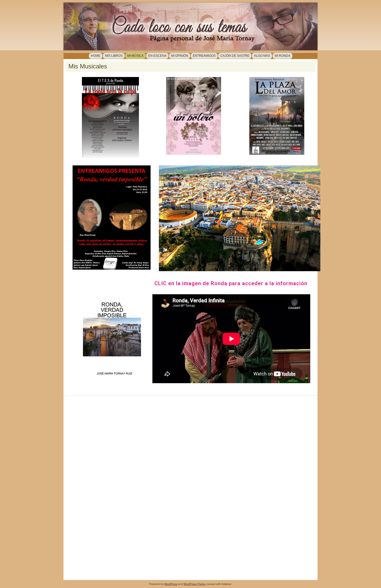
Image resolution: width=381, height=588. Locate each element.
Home (95, 56)
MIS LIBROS (114, 56)
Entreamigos (204, 56)
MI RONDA (282, 56)
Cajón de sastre (234, 56)
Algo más (262, 56)
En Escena (157, 56)
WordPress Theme (195, 584)
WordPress (170, 584)
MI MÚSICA (135, 56)
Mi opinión (179, 56)
